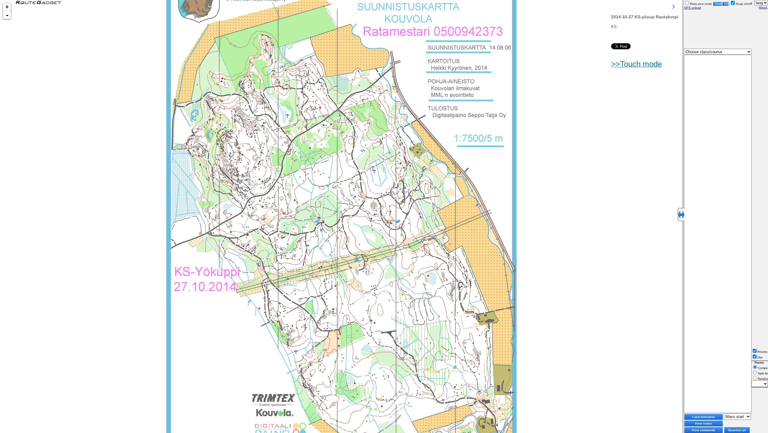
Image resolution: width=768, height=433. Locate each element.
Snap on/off (744, 3)
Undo (718, 3)
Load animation (703, 417)
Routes (762, 351)
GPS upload (692, 7)
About (763, 7)
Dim (760, 357)
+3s (726, 3)
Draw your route (701, 3)
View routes (703, 423)
